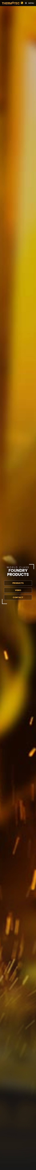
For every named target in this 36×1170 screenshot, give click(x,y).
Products (18, 583)
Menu (29, 3)
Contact (18, 597)
